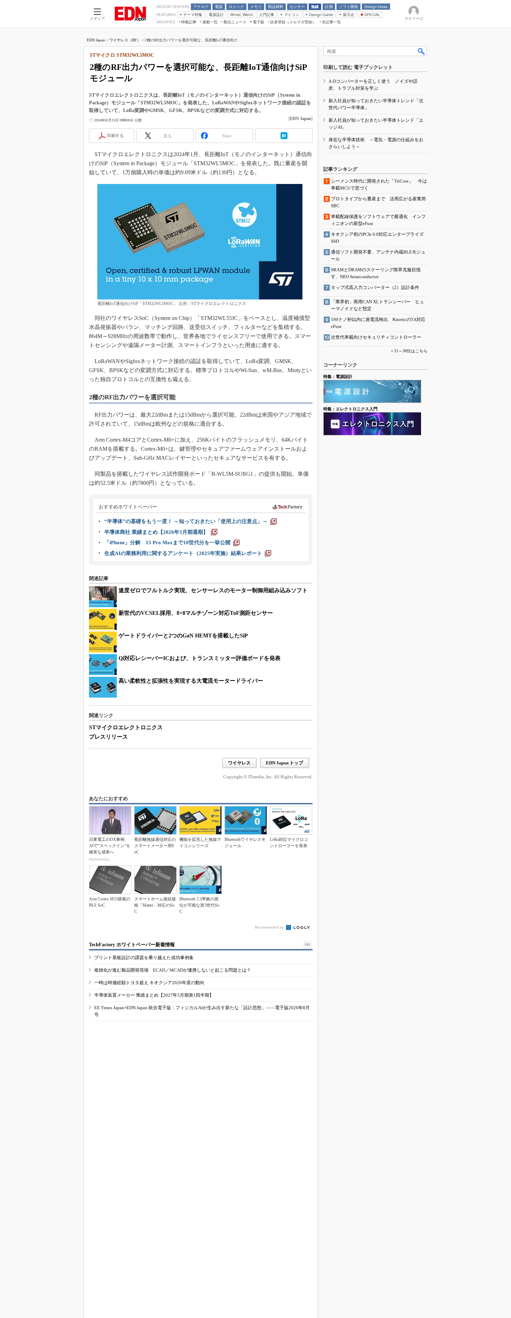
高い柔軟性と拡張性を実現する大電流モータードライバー (191, 681)
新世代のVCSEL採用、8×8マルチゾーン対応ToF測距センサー (196, 613)
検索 (421, 51)
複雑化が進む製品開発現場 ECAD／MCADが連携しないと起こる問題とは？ (172, 970)
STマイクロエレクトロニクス (126, 727)
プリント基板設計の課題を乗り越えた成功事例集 (144, 957)
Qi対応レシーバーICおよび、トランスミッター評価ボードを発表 (200, 658)
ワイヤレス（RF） (124, 40)
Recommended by (270, 927)
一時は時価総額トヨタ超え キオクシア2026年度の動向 (149, 982)
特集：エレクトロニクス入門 (350, 409)
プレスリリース (108, 737)
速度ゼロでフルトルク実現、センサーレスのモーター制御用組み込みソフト (213, 590)
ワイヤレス (239, 762)
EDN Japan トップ (284, 762)
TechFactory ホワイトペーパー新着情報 (132, 944)
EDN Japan (96, 40)
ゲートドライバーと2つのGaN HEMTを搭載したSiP (183, 635)
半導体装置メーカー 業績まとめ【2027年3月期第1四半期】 (154, 995)
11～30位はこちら (411, 350)
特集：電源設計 (337, 376)
